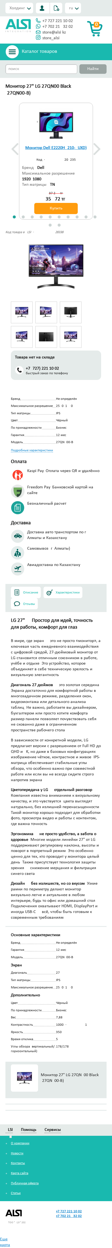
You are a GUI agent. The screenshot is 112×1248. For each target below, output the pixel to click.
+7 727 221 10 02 (57, 21)
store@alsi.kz (54, 32)
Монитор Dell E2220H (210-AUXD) (56, 148)
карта (5, 1245)
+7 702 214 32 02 (57, 27)
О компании (20, 1143)
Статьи (16, 1193)
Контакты (18, 1163)
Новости (17, 1153)
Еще (4, 1239)
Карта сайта (19, 1173)
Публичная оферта (25, 1183)
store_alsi (51, 38)
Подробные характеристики (32, 450)
